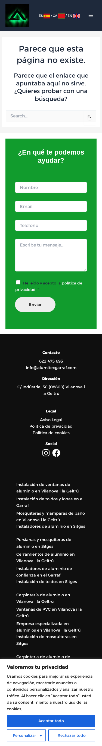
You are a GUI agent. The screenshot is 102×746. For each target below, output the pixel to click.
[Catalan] (61, 16)
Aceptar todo (51, 720)
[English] (76, 16)
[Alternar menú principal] (91, 15)
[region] (51, 702)
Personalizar (24, 735)
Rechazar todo (72, 735)
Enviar (35, 304)
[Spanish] (47, 16)
